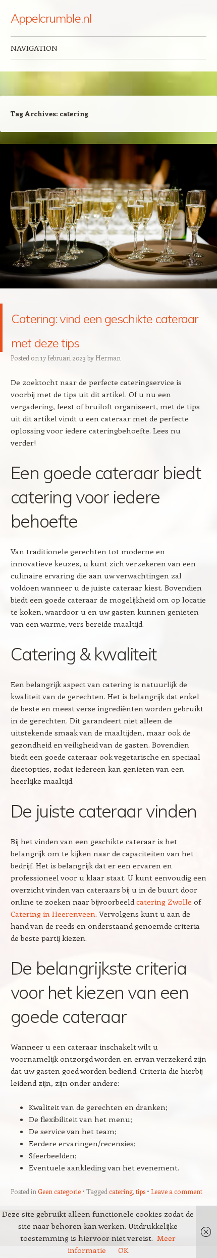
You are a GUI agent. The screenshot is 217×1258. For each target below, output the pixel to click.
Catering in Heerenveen (53, 938)
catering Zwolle (164, 926)
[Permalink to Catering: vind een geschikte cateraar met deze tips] (108, 297)
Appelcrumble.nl (51, 18)
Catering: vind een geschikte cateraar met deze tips (92, 339)
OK (123, 1250)
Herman (108, 382)
